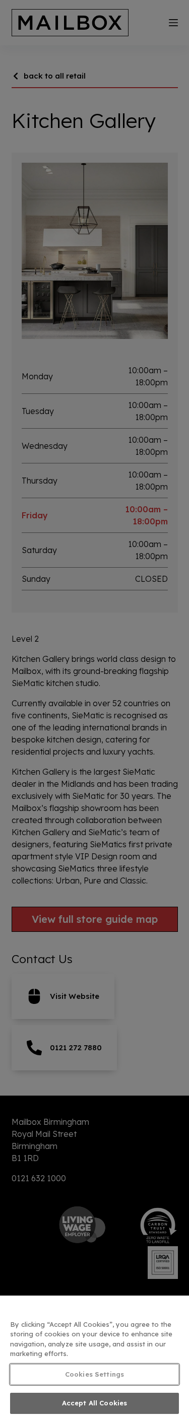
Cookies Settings (94, 1374)
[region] (94, 1359)
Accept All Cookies (94, 1403)
